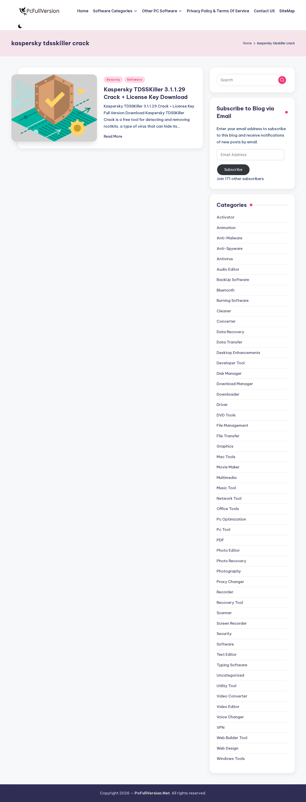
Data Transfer (229, 342)
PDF (220, 540)
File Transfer (228, 435)
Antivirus (225, 258)
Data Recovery (230, 331)
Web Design (227, 748)
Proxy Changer (230, 581)
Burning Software (233, 300)
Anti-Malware (229, 238)
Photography (229, 571)
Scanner (224, 612)
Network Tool (229, 498)
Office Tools (228, 508)
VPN (220, 727)
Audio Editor (228, 269)
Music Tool (226, 487)
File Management (232, 425)
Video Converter (232, 696)
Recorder (225, 592)
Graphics (225, 446)
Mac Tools (226, 456)
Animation (226, 227)
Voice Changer (230, 716)
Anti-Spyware (230, 248)
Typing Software (232, 665)
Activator (226, 217)
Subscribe (233, 169)
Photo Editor (228, 550)
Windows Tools (231, 758)
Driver (222, 404)
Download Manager (235, 383)
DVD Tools (226, 415)
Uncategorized (230, 675)
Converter (226, 321)
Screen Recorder (232, 623)
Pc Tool (223, 529)
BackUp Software (233, 279)
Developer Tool (231, 362)
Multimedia (227, 477)
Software (134, 79)
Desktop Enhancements (238, 352)
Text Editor (227, 654)
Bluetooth (226, 290)
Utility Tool (226, 685)
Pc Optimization (231, 519)
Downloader (228, 394)
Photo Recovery (231, 560)
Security (113, 79)
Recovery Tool (230, 602)
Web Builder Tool (232, 737)
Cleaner (224, 311)
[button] (282, 80)
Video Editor (228, 706)
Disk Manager (229, 373)
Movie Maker (228, 467)
